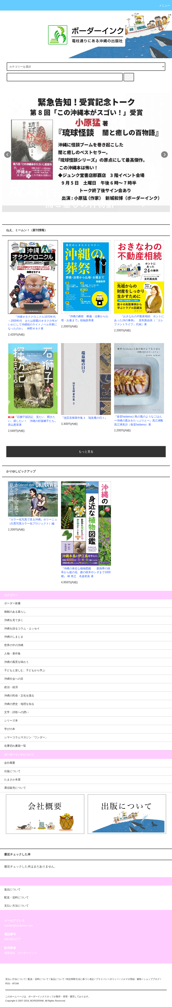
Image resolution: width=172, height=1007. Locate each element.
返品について (57, 979)
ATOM (15, 983)
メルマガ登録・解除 (131, 979)
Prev (7, 154)
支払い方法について (15, 979)
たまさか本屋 (12, 779)
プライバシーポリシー (107, 979)
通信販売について (15, 787)
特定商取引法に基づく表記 (80, 979)
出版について (12, 771)
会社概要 (9, 762)
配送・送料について (38, 979)
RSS (7, 983)
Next (164, 154)
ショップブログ (151, 979)
